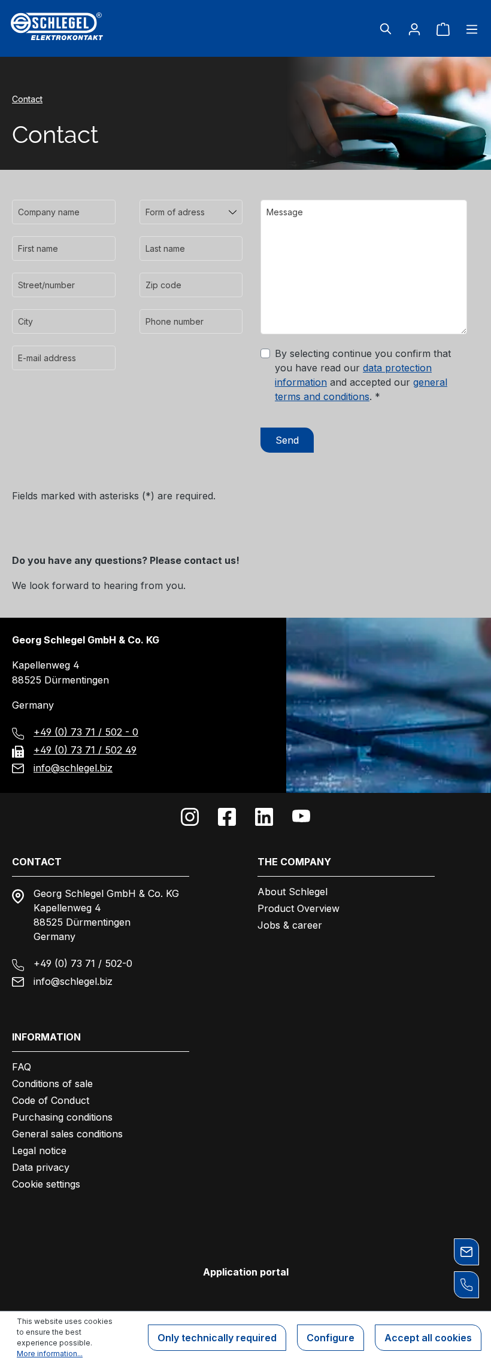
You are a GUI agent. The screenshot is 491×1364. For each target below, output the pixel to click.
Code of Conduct (50, 1100)
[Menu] (468, 29)
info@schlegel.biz (73, 768)
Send (287, 440)
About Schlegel (292, 892)
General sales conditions (67, 1134)
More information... (50, 1353)
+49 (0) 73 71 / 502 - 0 (86, 732)
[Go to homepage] (86, 26)
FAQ (21, 1067)
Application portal (246, 1272)
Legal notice (39, 1150)
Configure (330, 1338)
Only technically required (217, 1338)
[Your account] (414, 29)
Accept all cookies (428, 1338)
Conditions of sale (52, 1084)
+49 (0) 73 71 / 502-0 (83, 963)
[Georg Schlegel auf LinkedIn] (264, 817)
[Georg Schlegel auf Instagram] (189, 817)
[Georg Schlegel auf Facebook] (227, 817)
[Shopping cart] (443, 29)
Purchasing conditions (62, 1117)
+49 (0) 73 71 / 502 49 (85, 750)
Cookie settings (46, 1184)
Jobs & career (289, 925)
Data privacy (40, 1167)
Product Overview (298, 908)
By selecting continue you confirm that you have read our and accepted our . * (363, 374)
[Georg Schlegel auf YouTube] (301, 817)
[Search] (385, 29)
